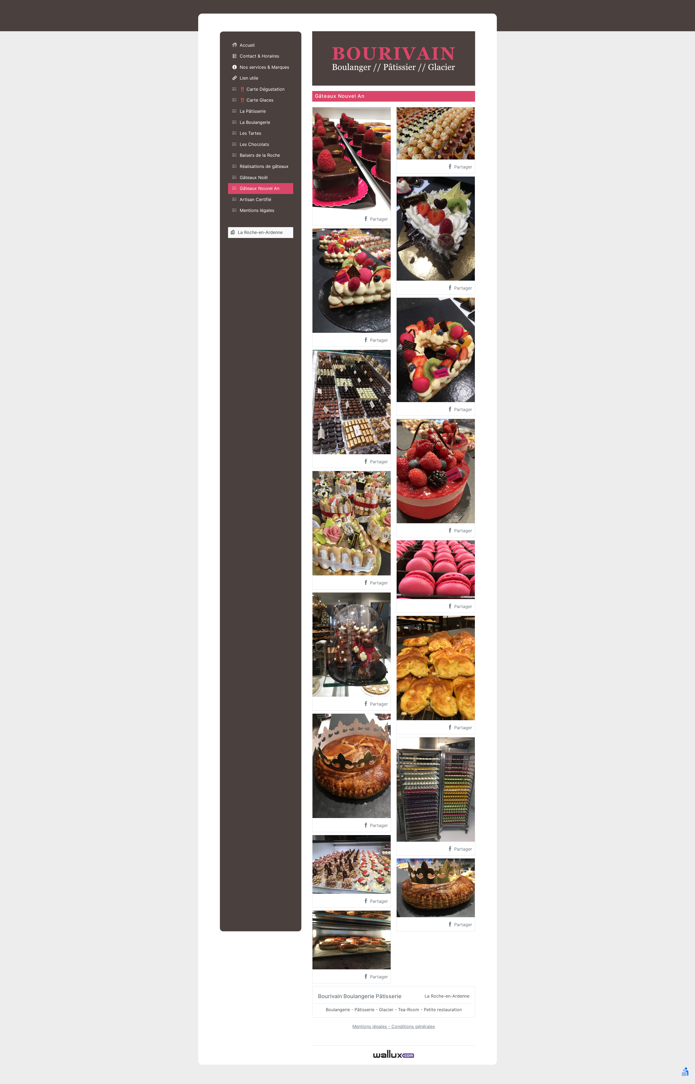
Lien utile (249, 78)
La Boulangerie (255, 122)
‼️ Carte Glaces (256, 100)
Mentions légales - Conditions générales (393, 1026)
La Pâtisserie (253, 111)
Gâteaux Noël (254, 177)
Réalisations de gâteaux (264, 166)
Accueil (247, 45)
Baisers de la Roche (260, 155)
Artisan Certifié (255, 199)
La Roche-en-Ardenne (260, 232)
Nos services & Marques (264, 67)
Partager (378, 219)
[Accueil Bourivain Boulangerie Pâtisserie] (393, 58)
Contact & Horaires (259, 56)
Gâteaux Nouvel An (259, 188)
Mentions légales (257, 210)
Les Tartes (250, 133)
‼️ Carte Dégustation (262, 89)
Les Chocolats (254, 144)
